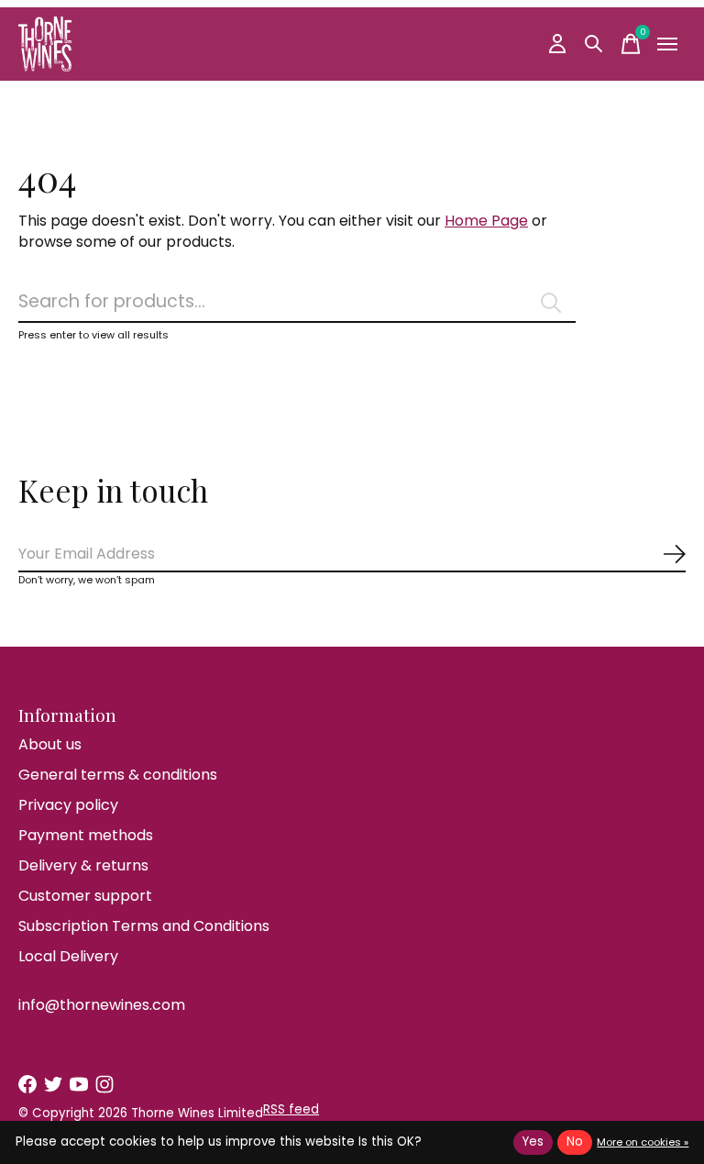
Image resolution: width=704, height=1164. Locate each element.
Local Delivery (68, 956)
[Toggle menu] (667, 44)
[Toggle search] (594, 44)
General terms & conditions (117, 774)
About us (50, 744)
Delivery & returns (83, 865)
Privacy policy (68, 804)
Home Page (486, 220)
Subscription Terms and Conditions (144, 926)
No (574, 1141)
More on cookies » (642, 1142)
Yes (533, 1141)
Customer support (85, 895)
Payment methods (85, 835)
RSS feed (291, 1109)
